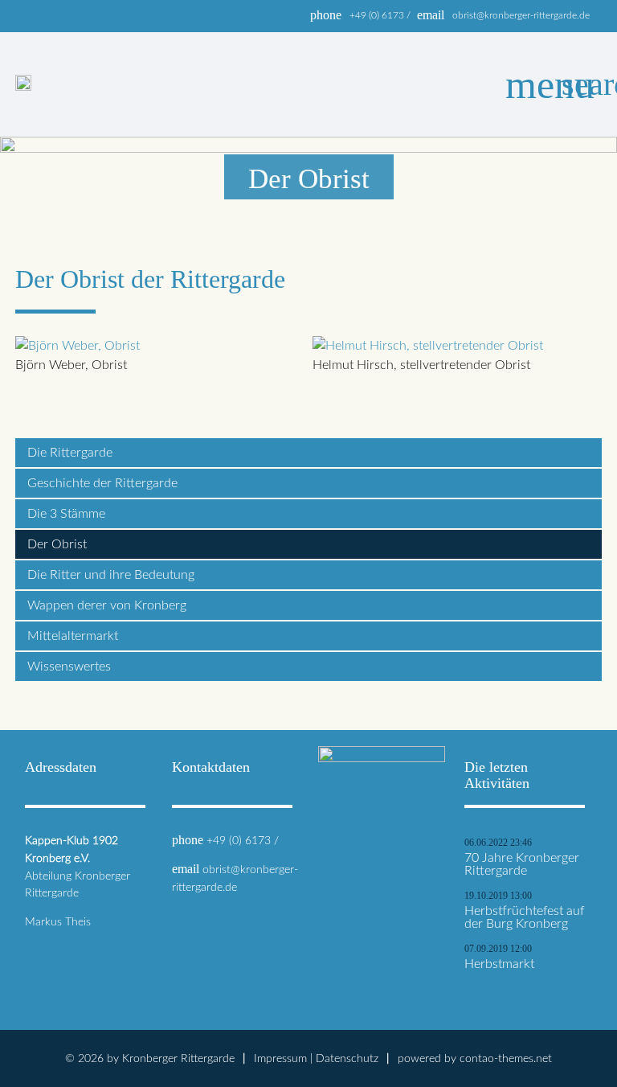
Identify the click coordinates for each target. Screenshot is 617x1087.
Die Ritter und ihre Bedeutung (110, 574)
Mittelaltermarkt (72, 636)
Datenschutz (347, 1058)
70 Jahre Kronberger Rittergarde (521, 864)
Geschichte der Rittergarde (102, 483)
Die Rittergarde (69, 452)
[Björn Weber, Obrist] (77, 345)
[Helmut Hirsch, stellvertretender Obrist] (428, 345)
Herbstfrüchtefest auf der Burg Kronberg (524, 917)
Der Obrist (57, 544)
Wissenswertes (69, 666)
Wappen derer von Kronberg (106, 605)
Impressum (280, 1058)
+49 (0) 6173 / (380, 15)
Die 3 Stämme (66, 513)
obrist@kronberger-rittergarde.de (521, 15)
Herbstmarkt (499, 964)
